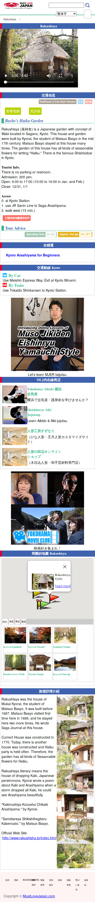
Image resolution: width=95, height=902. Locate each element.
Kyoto (88, 101)
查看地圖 (13, 110)
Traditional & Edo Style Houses (57, 101)
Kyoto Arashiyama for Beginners (33, 255)
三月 (80, 101)
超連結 (86, 882)
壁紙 (16, 879)
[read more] (63, 586)
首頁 (7, 879)
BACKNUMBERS (26, 879)
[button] (54, 597)
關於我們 (34, 882)
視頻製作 (51, 882)
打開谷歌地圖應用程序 (17, 218)
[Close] (65, 567)
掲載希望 (69, 882)
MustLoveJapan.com (39, 895)
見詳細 (35, 110)
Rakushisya (9, 19)
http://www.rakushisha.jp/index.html (29, 837)
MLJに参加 (77, 884)
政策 (60, 879)
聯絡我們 (42, 882)
